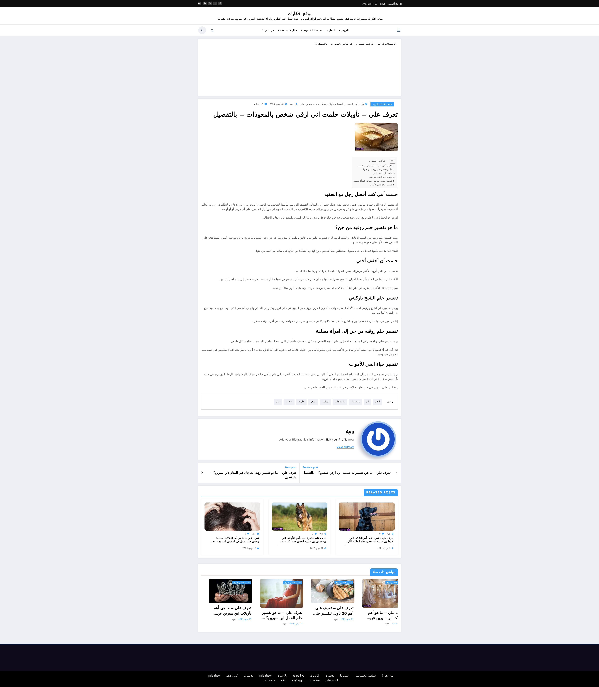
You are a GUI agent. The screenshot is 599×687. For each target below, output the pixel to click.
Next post (290, 467)
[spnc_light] (202, 30)
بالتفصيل (349, 104)
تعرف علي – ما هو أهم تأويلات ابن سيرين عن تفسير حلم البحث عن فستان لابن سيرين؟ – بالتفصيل (378, 615)
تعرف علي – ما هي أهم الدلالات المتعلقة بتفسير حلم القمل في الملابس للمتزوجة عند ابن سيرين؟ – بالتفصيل (236, 539)
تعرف (323, 104)
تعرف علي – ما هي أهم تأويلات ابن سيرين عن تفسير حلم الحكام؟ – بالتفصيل (225, 610)
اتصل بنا (330, 30)
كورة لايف (232, 675)
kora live (315, 680)
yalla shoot (265, 675)
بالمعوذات (339, 104)
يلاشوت (329, 675)
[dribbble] (210, 3)
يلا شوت (315, 675)
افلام (283, 680)
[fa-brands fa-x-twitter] (215, 3)
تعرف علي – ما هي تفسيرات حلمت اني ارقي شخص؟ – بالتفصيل (347, 473)
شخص (309, 104)
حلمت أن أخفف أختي (382, 173)
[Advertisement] (299, 69)
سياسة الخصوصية (311, 30)
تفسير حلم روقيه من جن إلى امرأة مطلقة (372, 180)
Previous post (310, 467)
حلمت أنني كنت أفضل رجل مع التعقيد (375, 165)
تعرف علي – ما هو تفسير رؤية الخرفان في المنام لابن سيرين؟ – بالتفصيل (253, 475)
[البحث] (212, 31)
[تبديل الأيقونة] (398, 30)
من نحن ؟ (268, 30)
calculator (269, 680)
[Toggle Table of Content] (390, 161)
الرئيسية (344, 30)
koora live (298, 675)
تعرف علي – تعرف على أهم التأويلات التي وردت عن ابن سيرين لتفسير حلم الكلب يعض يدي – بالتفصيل (302, 539)
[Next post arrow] (202, 472)
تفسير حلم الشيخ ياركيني (380, 177)
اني (356, 104)
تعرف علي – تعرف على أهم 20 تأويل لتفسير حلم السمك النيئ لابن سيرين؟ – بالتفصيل (326, 610)
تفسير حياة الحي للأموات (381, 184)
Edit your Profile (337, 439)
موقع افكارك (300, 13)
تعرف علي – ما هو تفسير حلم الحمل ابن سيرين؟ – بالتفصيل (274, 615)
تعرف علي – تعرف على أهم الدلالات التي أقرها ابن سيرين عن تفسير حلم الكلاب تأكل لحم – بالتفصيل (370, 539)
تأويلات (330, 104)
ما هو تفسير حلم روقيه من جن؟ (377, 169)
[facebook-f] (220, 3)
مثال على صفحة (287, 30)
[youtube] (199, 3)
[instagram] (205, 3)
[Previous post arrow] (397, 472)
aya (292, 104)
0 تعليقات (258, 104)
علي (302, 104)
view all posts (345, 447)
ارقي (362, 104)
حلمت (316, 104)
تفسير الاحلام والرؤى (382, 104)
